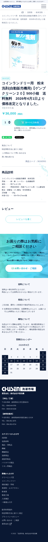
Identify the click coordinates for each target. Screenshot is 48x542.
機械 (3, 448)
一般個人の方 (7, 502)
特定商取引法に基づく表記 (12, 149)
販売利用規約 (7, 510)
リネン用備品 (7, 466)
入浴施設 (5, 499)
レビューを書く (24, 219)
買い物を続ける (8, 157)
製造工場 (5, 495)
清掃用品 (5, 455)
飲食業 (4, 492)
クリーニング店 (8, 477)
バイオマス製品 (8, 463)
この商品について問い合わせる (14, 153)
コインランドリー (9, 481)
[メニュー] (43, 6)
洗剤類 (29, 12)
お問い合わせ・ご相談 (10, 520)
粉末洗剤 (39, 12)
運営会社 (5, 524)
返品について (7, 145)
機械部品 (5, 452)
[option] (24, 50)
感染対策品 (6, 459)
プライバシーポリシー (10, 517)
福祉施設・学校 (8, 484)
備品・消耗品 (7, 445)
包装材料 (5, 441)
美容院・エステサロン (10, 488)
